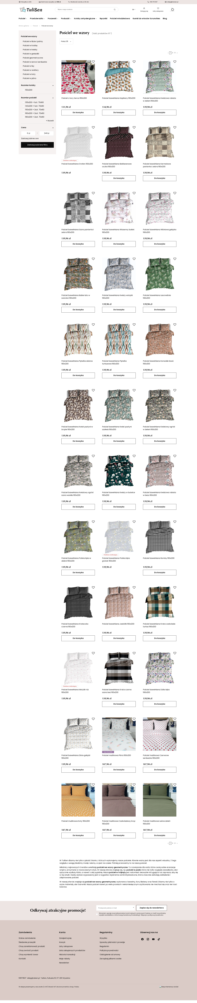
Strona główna (24, 26)
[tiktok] (159, 939)
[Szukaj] (114, 9)
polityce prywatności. (156, 915)
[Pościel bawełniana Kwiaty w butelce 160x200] (119, 471)
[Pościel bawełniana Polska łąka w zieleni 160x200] (78, 537)
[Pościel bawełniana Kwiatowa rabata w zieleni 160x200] (159, 77)
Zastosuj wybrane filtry (37, 145)
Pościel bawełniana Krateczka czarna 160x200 (74, 625)
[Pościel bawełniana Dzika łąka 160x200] (159, 668)
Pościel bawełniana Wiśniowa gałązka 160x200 (159, 231)
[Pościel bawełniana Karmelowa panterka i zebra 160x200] (159, 142)
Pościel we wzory (29, 36)
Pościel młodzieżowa (120, 19)
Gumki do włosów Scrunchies (146, 19)
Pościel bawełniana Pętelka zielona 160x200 (77, 362)
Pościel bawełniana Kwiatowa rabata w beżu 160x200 (159, 494)
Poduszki (65, 19)
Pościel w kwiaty (30, 50)
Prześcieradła (36, 19)
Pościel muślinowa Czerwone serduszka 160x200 (156, 757)
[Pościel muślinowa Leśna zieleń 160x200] (159, 800)
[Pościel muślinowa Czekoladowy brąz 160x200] (119, 800)
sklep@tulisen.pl (33, 978)
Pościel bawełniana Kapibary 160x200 (118, 98)
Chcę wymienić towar (28, 955)
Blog (165, 19)
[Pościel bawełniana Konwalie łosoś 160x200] (159, 340)
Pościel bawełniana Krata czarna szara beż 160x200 (116, 691)
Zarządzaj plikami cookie (110, 959)
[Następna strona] (177, 52)
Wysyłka (103, 938)
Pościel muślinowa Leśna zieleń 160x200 (156, 822)
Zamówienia (25, 933)
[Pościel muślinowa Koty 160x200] (78, 800)
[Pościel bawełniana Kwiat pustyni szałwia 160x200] (119, 405)
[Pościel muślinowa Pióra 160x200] (119, 734)
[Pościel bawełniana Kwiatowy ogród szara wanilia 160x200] (78, 471)
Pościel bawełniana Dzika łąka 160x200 (156, 691)
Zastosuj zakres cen (30, 139)
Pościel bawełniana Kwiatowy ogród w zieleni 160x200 (159, 428)
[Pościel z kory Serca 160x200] (78, 77)
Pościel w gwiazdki (31, 54)
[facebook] (142, 939)
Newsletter (64, 963)
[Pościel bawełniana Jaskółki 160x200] (119, 603)
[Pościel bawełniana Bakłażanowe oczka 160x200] (119, 142)
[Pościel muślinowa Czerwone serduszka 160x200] (159, 734)
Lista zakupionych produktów (72, 951)
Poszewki (52, 19)
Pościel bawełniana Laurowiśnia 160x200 (157, 297)
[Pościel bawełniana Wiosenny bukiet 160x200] (119, 208)
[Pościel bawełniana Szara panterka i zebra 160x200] (78, 208)
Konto (62, 933)
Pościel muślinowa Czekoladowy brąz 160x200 (118, 822)
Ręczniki (103, 19)
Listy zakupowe (158, 11)
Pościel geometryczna (33, 58)
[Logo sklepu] (31, 9)
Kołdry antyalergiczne (84, 19)
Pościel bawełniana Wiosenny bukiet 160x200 (118, 231)
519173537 (22, 978)
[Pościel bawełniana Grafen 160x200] (78, 142)
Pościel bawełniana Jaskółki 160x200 (118, 624)
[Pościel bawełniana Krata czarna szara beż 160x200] (119, 668)
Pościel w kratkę (30, 46)
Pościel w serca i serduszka (35, 62)
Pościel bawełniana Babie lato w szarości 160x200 (75, 297)
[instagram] (148, 939)
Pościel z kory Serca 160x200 (74, 98)
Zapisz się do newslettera (152, 908)
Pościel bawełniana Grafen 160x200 (77, 164)
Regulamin (104, 946)
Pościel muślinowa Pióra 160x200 (116, 755)
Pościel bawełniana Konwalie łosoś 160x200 (158, 362)
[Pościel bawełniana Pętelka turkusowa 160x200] (119, 340)
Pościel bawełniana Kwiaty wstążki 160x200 (117, 297)
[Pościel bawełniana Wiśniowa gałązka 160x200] (159, 208)
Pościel (22, 19)
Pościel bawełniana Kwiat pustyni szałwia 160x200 (117, 428)
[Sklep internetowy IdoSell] (168, 987)
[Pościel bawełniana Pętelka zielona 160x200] (78, 340)
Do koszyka (78, 113)
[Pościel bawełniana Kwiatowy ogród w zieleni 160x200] (159, 405)
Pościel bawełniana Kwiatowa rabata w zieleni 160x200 (159, 99)
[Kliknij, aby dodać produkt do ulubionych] (93, 61)
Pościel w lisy (28, 66)
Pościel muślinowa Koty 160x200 (75, 821)
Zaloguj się (144, 11)
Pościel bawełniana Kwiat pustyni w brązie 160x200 (77, 428)
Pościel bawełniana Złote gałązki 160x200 (75, 757)
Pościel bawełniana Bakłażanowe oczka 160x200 (117, 165)
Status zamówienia (27, 938)
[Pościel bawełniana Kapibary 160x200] (119, 77)
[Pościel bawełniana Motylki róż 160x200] (78, 668)
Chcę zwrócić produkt (29, 951)
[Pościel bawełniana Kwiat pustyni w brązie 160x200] (78, 405)
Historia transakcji (67, 955)
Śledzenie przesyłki (27, 942)
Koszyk (62, 942)
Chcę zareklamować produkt (32, 946)
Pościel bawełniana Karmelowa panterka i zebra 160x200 (157, 165)
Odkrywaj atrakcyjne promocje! (58, 910)
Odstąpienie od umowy (110, 955)
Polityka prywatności (109, 951)
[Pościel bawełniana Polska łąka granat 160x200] (119, 537)
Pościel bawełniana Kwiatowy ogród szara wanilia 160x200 (77, 494)
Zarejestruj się (65, 938)
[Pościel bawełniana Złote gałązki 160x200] (78, 734)
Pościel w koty (29, 74)
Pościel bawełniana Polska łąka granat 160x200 (116, 559)
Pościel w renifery (31, 70)
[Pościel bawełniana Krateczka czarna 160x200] (78, 603)
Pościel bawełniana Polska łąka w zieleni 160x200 (76, 559)
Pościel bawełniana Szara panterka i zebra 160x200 (77, 231)
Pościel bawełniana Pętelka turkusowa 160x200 (114, 362)
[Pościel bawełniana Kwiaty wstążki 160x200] (119, 274)
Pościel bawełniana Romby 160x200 (158, 558)
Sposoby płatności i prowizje (112, 942)
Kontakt (22, 959)
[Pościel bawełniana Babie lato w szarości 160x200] (78, 274)
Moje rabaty (64, 959)
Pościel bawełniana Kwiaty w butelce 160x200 (118, 494)
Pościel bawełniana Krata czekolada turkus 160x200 (159, 625)
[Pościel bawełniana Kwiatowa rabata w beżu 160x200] (159, 471)
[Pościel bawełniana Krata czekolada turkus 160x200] (159, 603)
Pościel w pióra (29, 78)
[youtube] (153, 939)
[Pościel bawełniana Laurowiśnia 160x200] (159, 274)
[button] (38, 934)
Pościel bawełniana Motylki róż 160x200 (75, 691)
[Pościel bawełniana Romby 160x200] (159, 537)
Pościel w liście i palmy (33, 41)
